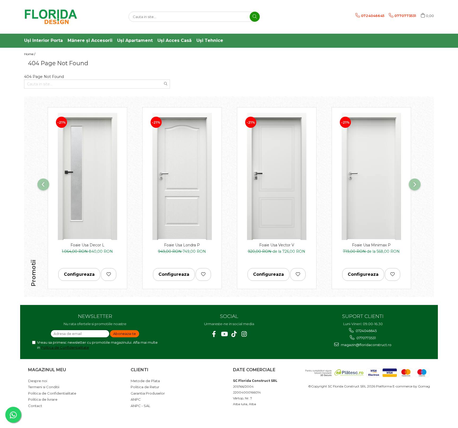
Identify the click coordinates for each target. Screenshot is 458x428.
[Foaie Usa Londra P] (182, 176)
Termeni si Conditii (43, 387)
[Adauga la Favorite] (108, 274)
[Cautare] (255, 17)
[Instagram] (244, 334)
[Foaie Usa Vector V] (276, 176)
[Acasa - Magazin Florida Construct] (50, 16)
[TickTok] (234, 334)
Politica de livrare (43, 399)
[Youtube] (224, 334)
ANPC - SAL (140, 406)
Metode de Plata (145, 381)
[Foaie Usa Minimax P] (371, 176)
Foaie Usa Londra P (182, 245)
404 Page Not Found (53, 54)
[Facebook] (214, 334)
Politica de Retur (145, 387)
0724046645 (366, 331)
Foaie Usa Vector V (276, 245)
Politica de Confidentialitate (65, 347)
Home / (30, 54)
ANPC (136, 399)
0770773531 (366, 338)
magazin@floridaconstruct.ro (365, 345)
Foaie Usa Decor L (87, 245)
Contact (35, 406)
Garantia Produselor (148, 393)
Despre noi (37, 381)
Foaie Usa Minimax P (371, 245)
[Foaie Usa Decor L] (87, 176)
